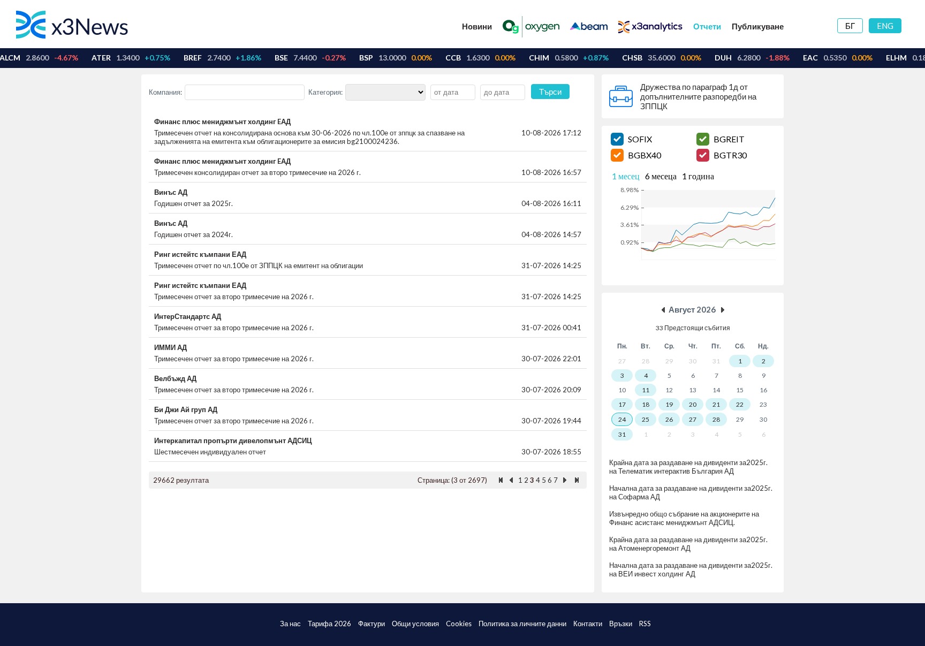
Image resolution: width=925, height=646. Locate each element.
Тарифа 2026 (329, 623)
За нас (290, 623)
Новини (477, 26)
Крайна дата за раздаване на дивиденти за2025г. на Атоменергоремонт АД (688, 543)
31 (622, 434)
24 (622, 419)
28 (716, 419)
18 (645, 404)
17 (622, 404)
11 (645, 390)
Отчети (707, 26)
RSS (645, 623)
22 (740, 404)
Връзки (620, 623)
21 (716, 404)
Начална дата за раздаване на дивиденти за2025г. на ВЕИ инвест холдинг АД (690, 569)
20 (692, 404)
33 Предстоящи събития (693, 328)
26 (669, 419)
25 (645, 419)
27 (692, 419)
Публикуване (758, 26)
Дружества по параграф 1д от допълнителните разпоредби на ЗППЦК (698, 96)
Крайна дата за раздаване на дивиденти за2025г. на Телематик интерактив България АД (688, 466)
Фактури (371, 623)
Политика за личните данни (522, 623)
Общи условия (415, 623)
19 (669, 404)
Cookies (459, 623)
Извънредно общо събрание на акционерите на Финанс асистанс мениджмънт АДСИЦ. (684, 518)
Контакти (587, 623)
